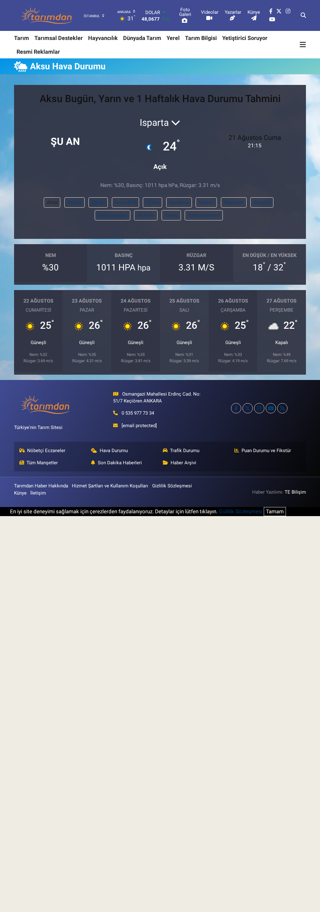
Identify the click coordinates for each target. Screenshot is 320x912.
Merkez (206, 202)
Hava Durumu (114, 450)
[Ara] (303, 16)
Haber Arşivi (183, 463)
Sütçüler (262, 202)
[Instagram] (259, 408)
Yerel (173, 38)
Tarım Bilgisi (201, 38)
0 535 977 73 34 (138, 413)
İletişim (38, 493)
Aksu (52, 202)
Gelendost (125, 202)
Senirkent (233, 202)
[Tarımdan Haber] (47, 15)
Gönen (152, 202)
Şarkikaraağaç (112, 215)
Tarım (21, 38)
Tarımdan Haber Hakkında (41, 486)
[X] (247, 408)
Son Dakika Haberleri (120, 463)
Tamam (275, 511)
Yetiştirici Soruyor (245, 38)
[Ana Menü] (303, 45)
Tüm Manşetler (42, 463)
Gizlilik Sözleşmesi (172, 486)
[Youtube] (271, 408)
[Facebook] (236, 408)
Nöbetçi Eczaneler (46, 450)
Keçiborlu (179, 202)
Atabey (74, 202)
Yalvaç (171, 215)
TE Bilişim (295, 492)
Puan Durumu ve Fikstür (266, 450)
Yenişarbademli (204, 215)
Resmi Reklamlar (38, 51)
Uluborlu (146, 215)
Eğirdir (98, 202)
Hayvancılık (103, 38)
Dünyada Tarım (142, 38)
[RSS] (282, 408)
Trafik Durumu (184, 450)
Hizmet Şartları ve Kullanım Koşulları (110, 486)
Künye (20, 493)
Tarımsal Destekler (58, 38)
